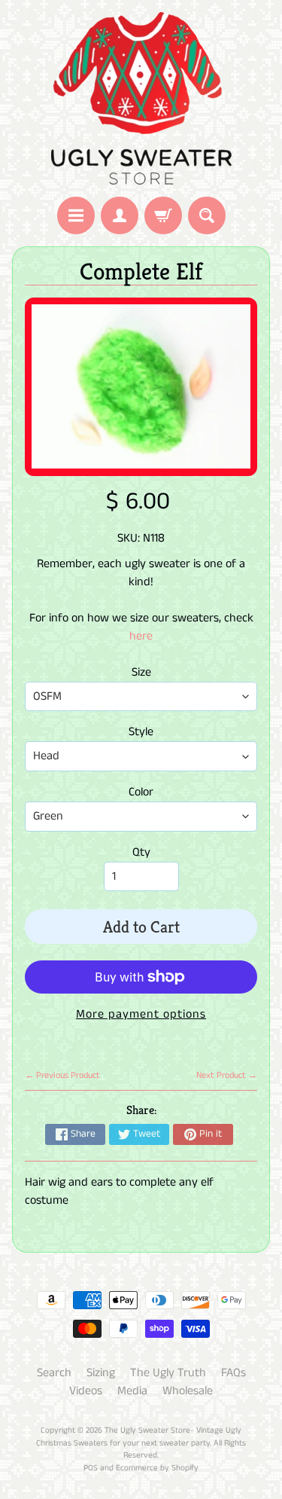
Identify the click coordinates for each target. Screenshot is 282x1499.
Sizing (100, 1372)
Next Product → (226, 1075)
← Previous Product (62, 1075)
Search (54, 1372)
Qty (141, 852)
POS (90, 1468)
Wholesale (187, 1391)
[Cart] (163, 215)
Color (141, 792)
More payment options (141, 1014)
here (141, 636)
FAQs (233, 1372)
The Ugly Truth (168, 1372)
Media (132, 1391)
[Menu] (76, 215)
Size (141, 672)
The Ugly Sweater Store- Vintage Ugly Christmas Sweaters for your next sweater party (138, 1436)
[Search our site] (207, 215)
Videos (85, 1391)
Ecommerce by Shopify (157, 1468)
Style (141, 731)
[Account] (119, 215)
